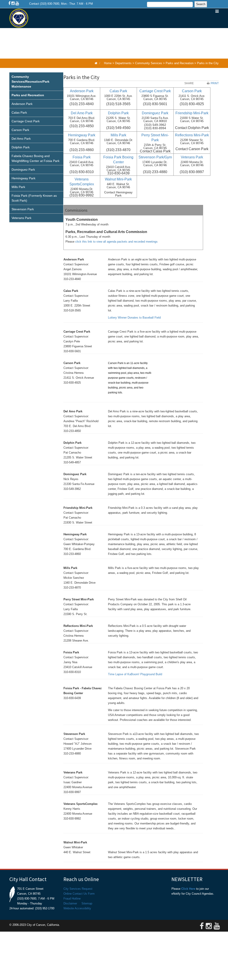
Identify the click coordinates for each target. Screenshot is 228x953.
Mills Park (18, 187)
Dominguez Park (23, 169)
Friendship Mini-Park (191, 113)
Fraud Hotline (72, 898)
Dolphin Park (21, 147)
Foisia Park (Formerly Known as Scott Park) (34, 198)
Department (126, 29)
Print (215, 83)
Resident (155, 29)
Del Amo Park (21, 138)
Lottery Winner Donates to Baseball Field (134, 317)
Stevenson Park (23, 209)
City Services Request (77, 888)
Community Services (148, 63)
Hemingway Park (23, 178)
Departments (123, 63)
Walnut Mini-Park (118, 179)
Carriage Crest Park (26, 121)
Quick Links (76, 48)
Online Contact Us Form (79, 893)
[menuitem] (36, 81)
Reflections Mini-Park (192, 135)
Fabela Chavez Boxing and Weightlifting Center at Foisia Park (35, 158)
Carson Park (20, 130)
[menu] (36, 147)
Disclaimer (70, 903)
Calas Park (19, 112)
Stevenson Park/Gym (155, 157)
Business (181, 29)
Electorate (96, 29)
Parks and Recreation (179, 63)
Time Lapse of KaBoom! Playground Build (135, 674)
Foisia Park (82, 157)
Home (71, 29)
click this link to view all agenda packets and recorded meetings (116, 241)
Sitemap (86, 903)
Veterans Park (21, 218)
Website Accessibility (77, 908)
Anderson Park (22, 104)
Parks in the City (208, 63)
